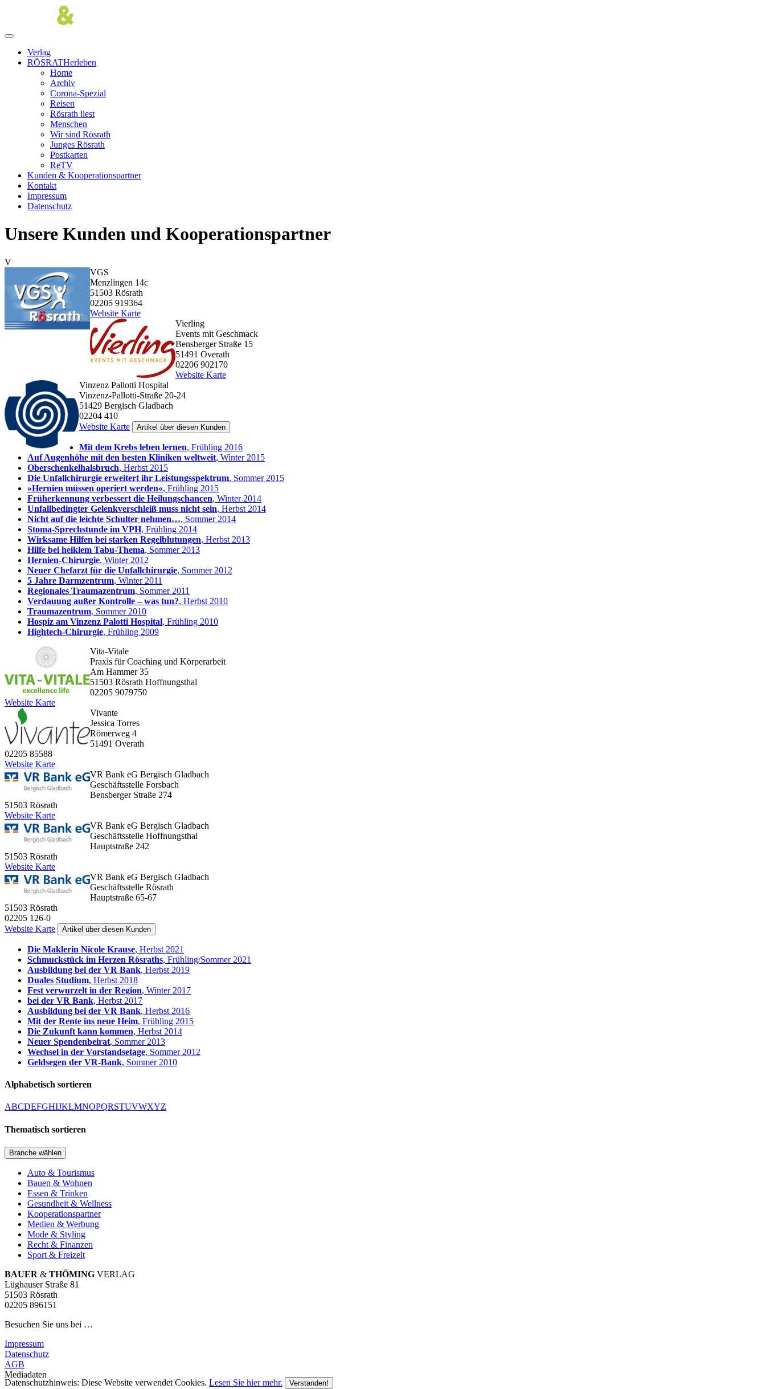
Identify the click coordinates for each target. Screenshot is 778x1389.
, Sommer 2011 (108, 591)
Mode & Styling (56, 1234)
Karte (129, 313)
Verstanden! (309, 1383)
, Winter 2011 (94, 580)
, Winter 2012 (88, 560)
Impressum (47, 196)
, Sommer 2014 (131, 519)
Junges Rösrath (77, 144)
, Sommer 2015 (155, 478)
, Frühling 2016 (161, 447)
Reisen (62, 103)
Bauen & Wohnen (59, 1183)
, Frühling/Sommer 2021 (139, 959)
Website (104, 313)
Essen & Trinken (57, 1193)
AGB (14, 1364)
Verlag (39, 52)
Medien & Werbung (63, 1224)
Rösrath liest (72, 114)
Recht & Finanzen (60, 1244)
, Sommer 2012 (129, 570)
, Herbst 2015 (97, 467)
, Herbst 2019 (108, 970)
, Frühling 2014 (112, 529)
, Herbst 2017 (84, 1000)
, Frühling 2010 (122, 621)
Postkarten (69, 155)
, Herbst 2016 (108, 1011)
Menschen (68, 124)
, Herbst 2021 (105, 949)
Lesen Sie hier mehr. (245, 1382)
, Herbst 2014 (146, 509)
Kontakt (41, 185)
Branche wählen (35, 1152)
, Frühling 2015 (123, 488)
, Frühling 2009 (93, 632)
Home (61, 73)
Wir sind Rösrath (80, 134)
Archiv (62, 83)
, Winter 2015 (146, 457)
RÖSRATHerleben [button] (61, 62)
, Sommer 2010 (86, 611)
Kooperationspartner (64, 1214)
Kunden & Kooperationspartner (84, 175)
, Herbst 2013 (138, 539)
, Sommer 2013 (113, 550)
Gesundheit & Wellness (69, 1203)
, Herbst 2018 (82, 980)
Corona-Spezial (78, 93)
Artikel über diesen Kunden (181, 427)
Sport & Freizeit (56, 1255)
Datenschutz (49, 206)
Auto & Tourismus (61, 1173)
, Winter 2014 (144, 498)
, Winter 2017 (109, 990)
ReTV (61, 165)
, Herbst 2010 (127, 601)
